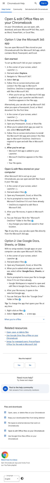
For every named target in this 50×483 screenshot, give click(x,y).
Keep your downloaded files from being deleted (26, 418)
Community (17, 9)
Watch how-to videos (9, 460)
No (30, 365)
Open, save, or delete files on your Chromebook (26, 413)
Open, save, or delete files (18, 332)
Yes (19, 365)
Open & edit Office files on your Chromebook (26, 431)
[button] (4, 3)
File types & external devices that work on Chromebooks (24, 424)
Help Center (6, 9)
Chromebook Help (16, 3)
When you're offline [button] (13, 319)
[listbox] (11, 479)
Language (9, 475)
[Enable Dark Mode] (22, 478)
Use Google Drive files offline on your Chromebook (22, 437)
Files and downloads (13, 407)
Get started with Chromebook (36, 9)
